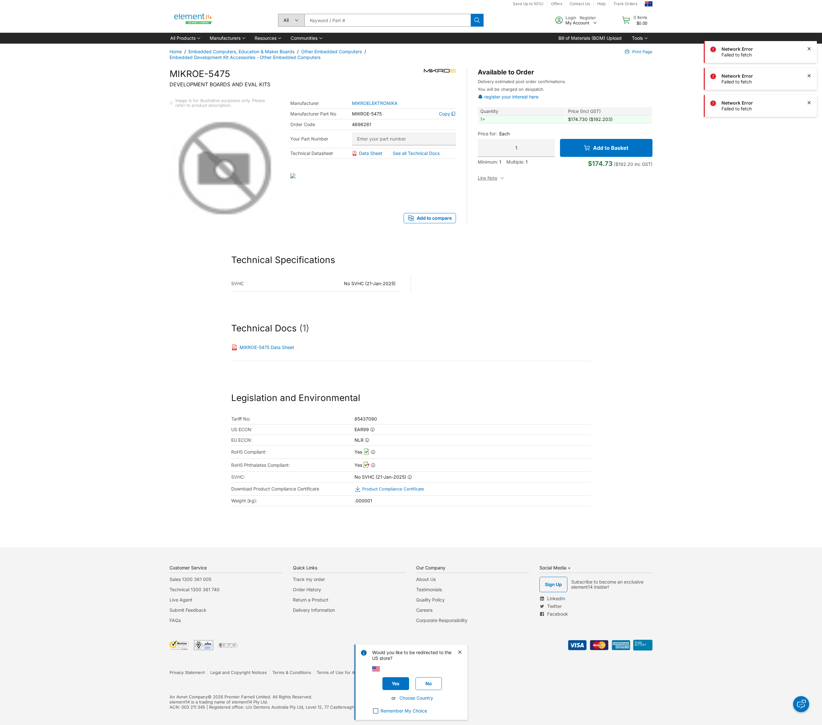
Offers (556, 3)
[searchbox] (387, 20)
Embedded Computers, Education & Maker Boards (241, 51)
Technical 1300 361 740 (195, 589)
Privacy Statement (187, 672)
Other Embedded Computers (331, 51)
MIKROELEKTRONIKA (375, 103)
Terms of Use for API (337, 672)
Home (176, 51)
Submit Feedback (188, 610)
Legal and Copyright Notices (238, 672)
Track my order (309, 579)
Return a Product (310, 599)
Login (570, 17)
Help (601, 3)
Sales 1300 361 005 (190, 579)
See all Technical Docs (416, 153)
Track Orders (625, 3)
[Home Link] (193, 20)
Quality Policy (430, 599)
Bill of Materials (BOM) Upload (590, 38)
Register (588, 17)
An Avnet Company (189, 696)
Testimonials (429, 589)
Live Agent (181, 599)
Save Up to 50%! (528, 3)
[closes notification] (809, 22)
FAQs (175, 620)
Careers (424, 610)
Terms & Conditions (291, 672)
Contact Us (580, 3)
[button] (185, 38)
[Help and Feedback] (801, 704)
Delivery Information (314, 610)
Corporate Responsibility (442, 620)
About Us (426, 579)
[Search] (477, 20)
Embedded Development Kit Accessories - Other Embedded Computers (245, 57)
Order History (307, 589)
